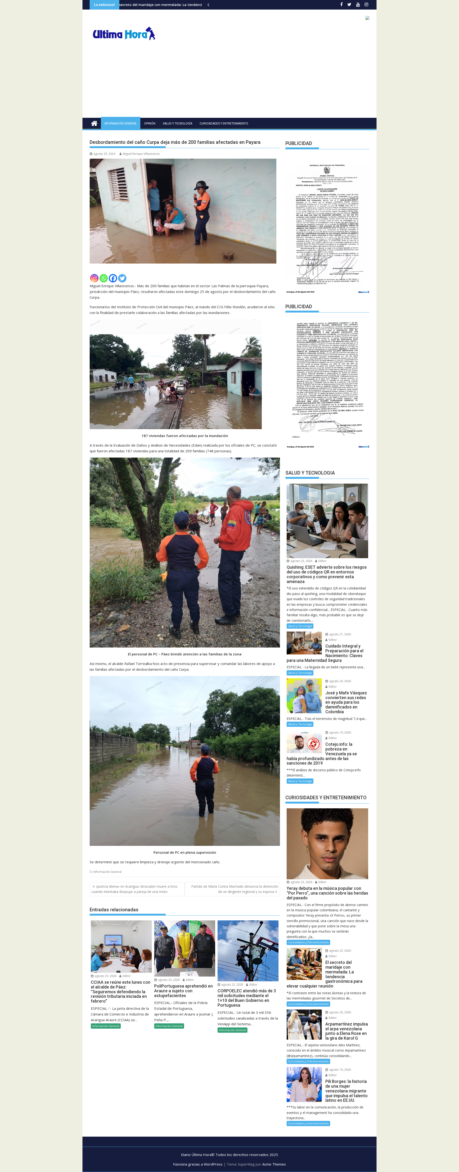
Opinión (149, 123)
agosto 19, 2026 (339, 732)
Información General (120, 123)
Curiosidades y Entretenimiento (224, 123)
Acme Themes (274, 1164)
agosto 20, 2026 (339, 681)
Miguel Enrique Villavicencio (141, 154)
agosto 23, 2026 (105, 976)
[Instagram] (94, 278)
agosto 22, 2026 (232, 985)
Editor (126, 976)
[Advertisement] (229, 82)
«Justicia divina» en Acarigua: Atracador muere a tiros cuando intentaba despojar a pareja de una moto (134, 889)
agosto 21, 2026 (339, 634)
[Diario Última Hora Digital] (94, 123)
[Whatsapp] (103, 278)
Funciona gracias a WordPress (198, 1164)
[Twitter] (122, 278)
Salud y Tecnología (177, 123)
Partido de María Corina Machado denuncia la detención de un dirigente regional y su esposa (234, 889)
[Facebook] (113, 278)
